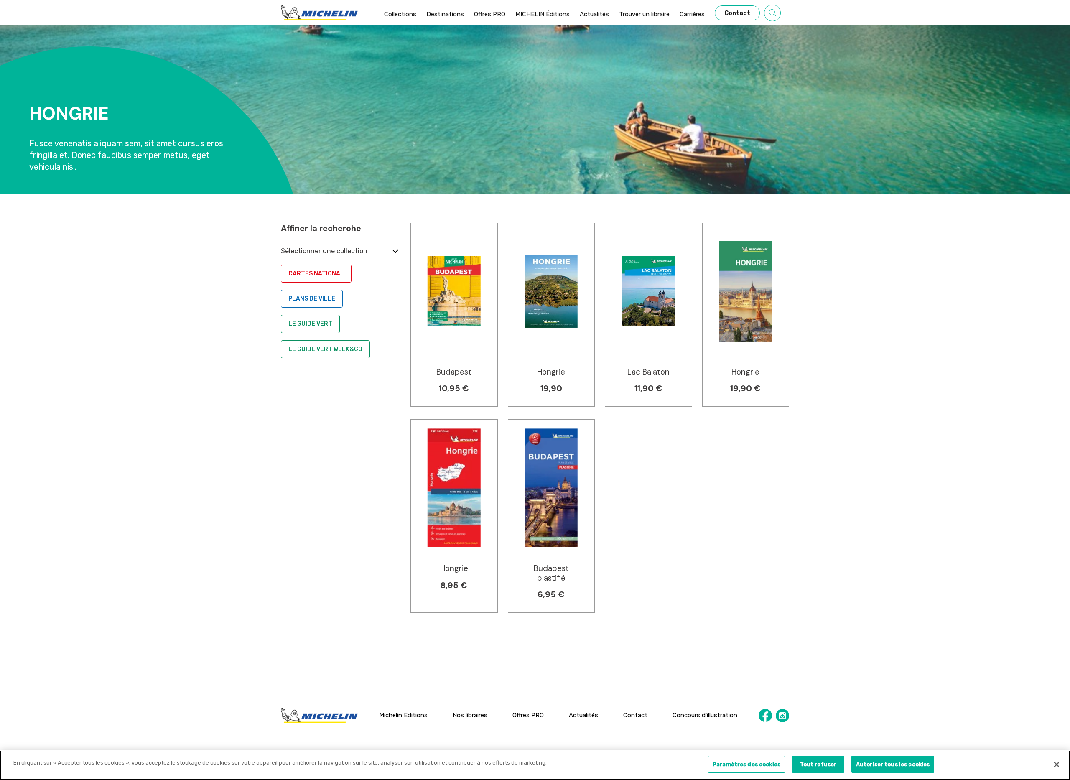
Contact (635, 715)
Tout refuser (818, 764)
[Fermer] (1056, 764)
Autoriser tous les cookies (893, 764)
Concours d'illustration (705, 715)
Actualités (583, 715)
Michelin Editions (403, 715)
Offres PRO (528, 715)
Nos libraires (470, 715)
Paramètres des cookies (746, 764)
